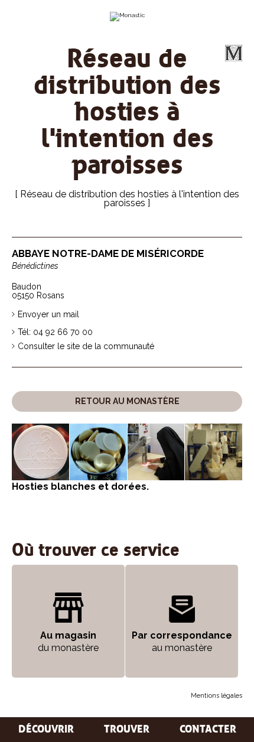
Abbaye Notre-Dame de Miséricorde (108, 253)
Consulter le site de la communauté (86, 346)
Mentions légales (216, 695)
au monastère (182, 641)
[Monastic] (127, 16)
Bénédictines (35, 266)
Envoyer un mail (48, 314)
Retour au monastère (127, 401)
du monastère (68, 641)
